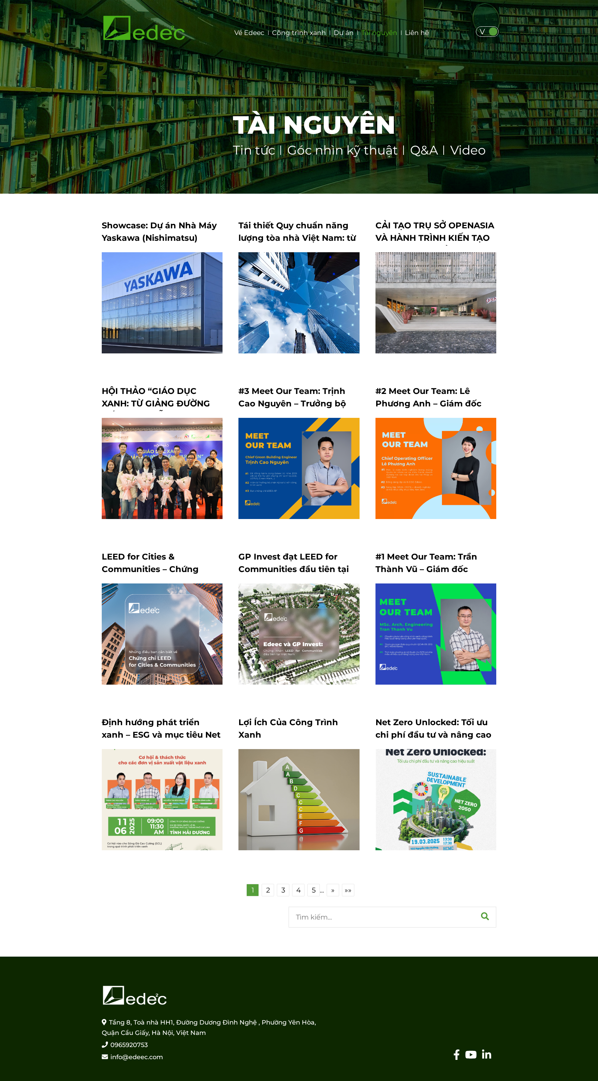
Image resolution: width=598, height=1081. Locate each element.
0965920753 (129, 1045)
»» (348, 890)
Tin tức (254, 150)
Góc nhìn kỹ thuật (342, 150)
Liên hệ (417, 33)
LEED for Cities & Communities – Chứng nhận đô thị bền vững (150, 569)
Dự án (344, 33)
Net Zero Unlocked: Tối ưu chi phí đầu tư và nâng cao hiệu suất (433, 734)
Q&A (424, 150)
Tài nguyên (379, 33)
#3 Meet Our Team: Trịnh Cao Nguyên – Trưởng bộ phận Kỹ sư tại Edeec (292, 403)
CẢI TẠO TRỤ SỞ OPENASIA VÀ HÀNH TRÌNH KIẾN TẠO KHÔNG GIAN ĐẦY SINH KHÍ (435, 237)
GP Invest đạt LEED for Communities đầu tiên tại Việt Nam (293, 569)
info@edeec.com (136, 1057)
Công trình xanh (299, 33)
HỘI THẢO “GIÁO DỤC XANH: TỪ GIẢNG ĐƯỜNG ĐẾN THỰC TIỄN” (156, 403)
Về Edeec (249, 33)
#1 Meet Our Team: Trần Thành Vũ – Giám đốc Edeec (426, 569)
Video (468, 150)
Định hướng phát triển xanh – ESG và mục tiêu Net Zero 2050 (161, 734)
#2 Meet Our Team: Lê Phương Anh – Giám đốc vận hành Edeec (428, 403)
